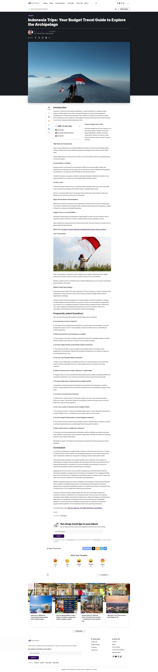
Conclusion (60, 136)
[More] (49, 37)
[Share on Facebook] (35, 37)
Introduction (60, 130)
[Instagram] (122, 3)
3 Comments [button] (104, 575)
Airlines (36, 662)
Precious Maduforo (41, 31)
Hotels (42, 662)
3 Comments (52, 31)
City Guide (63, 515)
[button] (116, 9)
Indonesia (31, 15)
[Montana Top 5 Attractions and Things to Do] (117, 604)
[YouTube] (119, 3)
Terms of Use (71, 539)
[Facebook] (117, 3)
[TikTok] (124, 3)
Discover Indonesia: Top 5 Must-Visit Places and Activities (85, 508)
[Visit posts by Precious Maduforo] (30, 32)
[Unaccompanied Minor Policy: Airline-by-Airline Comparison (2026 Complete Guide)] (66, 604)
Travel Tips (59, 612)
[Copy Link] (42, 37)
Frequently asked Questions (65, 133)
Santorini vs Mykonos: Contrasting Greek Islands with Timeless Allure (39, 617)
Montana (110, 612)
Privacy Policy (97, 539)
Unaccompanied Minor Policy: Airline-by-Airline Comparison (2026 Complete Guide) (66, 617)
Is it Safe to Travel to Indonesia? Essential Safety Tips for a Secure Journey (83, 229)
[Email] (49, 121)
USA (83, 612)
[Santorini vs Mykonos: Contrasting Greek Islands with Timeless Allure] (41, 604)
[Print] (46, 37)
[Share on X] (39, 37)
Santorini (33, 612)
